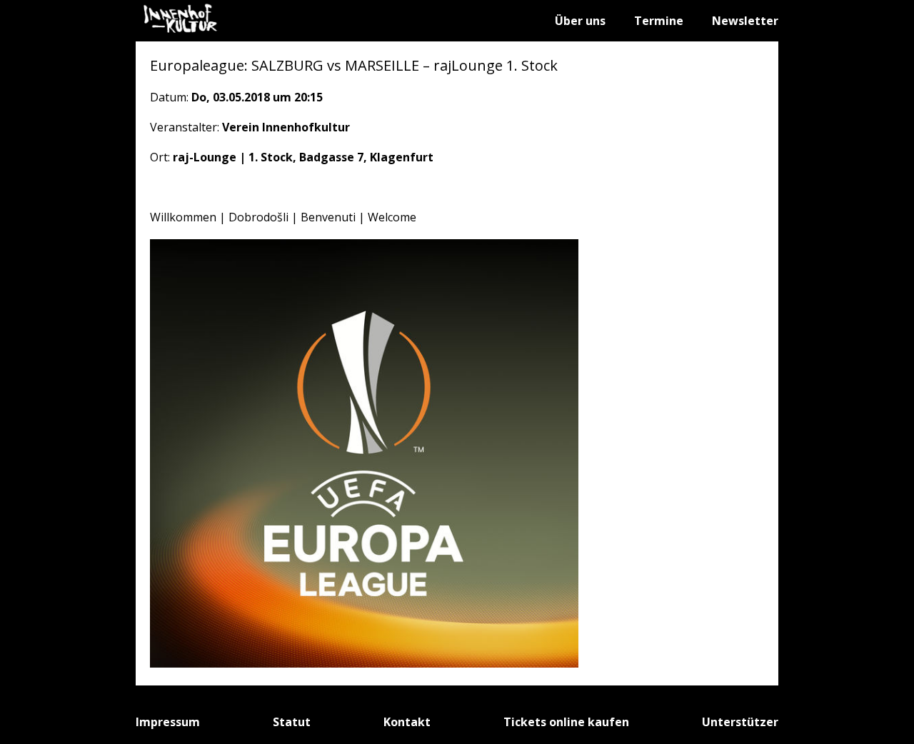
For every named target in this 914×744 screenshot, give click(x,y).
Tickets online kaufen (566, 722)
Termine (658, 21)
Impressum (168, 722)
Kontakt (407, 722)
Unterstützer (740, 722)
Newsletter (745, 21)
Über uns (580, 21)
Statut (292, 722)
